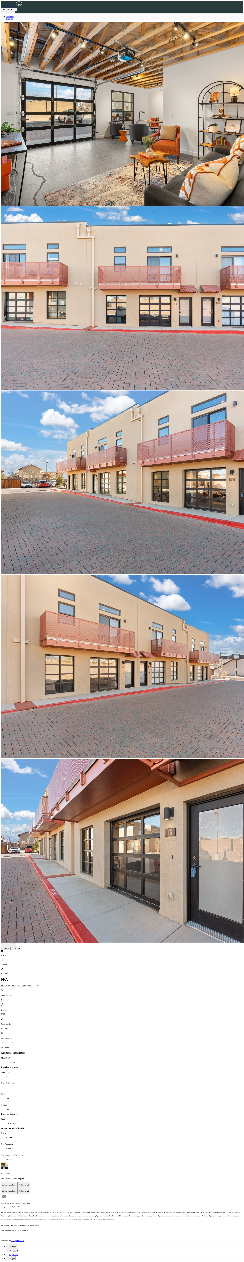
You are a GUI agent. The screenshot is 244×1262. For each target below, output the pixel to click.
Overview (10, 16)
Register (11, 12)
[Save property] (8, 945)
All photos (5, 949)
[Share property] (13, 945)
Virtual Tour (15, 949)
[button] (122, 114)
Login (4, 12)
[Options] (3, 945)
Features (9, 19)
